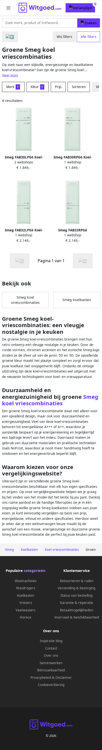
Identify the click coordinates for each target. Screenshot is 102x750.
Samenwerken (51, 663)
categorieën (34, 570)
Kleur (37, 87)
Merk (12, 87)
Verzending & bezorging (76, 588)
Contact (51, 648)
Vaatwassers (25, 610)
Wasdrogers (25, 588)
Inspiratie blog (51, 641)
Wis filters (64, 36)
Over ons (51, 655)
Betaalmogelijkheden (76, 610)
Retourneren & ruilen (76, 581)
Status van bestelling (76, 595)
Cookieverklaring (51, 685)
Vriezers (25, 602)
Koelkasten (25, 595)
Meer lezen (10, 75)
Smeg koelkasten (76, 299)
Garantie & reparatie (76, 602)
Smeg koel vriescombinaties (25, 300)
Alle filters (88, 36)
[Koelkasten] (10, 36)
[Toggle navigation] (8, 7)
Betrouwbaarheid (51, 670)
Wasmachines (25, 581)
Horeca (25, 617)
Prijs (58, 87)
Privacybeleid (40, 677)
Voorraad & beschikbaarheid (76, 617)
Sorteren (79, 87)
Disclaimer (63, 677)
